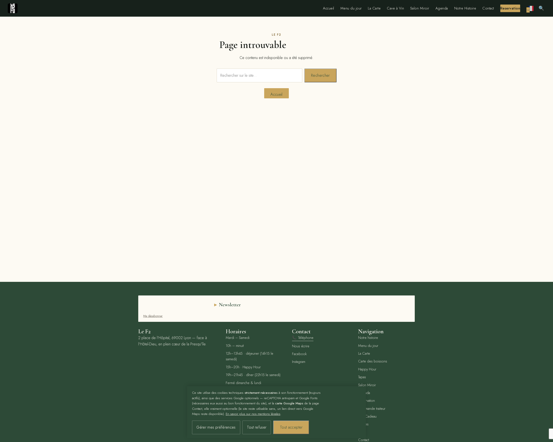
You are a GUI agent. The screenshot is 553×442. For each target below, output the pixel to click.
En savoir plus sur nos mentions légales (253, 414)
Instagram (298, 361)
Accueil (328, 8)
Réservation (366, 400)
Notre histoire (368, 337)
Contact (488, 8)
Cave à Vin (395, 8)
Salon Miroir (419, 8)
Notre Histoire (465, 8)
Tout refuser (256, 427)
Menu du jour (351, 8)
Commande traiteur (371, 408)
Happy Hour (367, 369)
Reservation (510, 8)
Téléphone (302, 337)
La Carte (374, 8)
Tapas (362, 377)
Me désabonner (153, 316)
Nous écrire (300, 346)
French (531, 8)
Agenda (441, 8)
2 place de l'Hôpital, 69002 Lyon (164, 338)
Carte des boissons (372, 361)
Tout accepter (291, 427)
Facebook (299, 353)
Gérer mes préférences (216, 427)
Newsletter (230, 305)
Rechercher (320, 75)
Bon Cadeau (367, 416)
